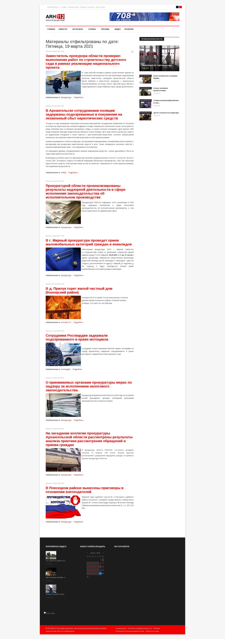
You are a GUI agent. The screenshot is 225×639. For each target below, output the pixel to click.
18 (90, 570)
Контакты (91, 7)
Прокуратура (66, 97)
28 (98, 573)
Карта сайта (100, 7)
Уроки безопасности (145, 75)
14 (98, 566)
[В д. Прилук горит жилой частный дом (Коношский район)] (63, 307)
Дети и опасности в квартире (166, 113)
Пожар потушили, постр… (56, 594)
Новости (63, 29)
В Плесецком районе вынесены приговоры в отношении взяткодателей (85, 490)
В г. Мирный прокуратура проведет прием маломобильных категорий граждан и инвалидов (89, 242)
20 (95, 570)
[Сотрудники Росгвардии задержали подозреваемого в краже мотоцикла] (63, 354)
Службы (92, 29)
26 (93, 573)
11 (90, 566)
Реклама (83, 7)
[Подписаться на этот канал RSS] (133, 52)
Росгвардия (65, 369)
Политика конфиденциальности (140, 628)
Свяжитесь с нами (152, 631)
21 (98, 570)
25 (90, 573)
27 (95, 573)
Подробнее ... (79, 97)
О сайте (64, 7)
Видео (118, 29)
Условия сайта (121, 628)
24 (88, 573)
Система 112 (66, 322)
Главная (51, 29)
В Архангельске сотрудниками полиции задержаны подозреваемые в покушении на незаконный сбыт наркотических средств (84, 114)
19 (93, 570)
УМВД (63, 172)
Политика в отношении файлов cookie (130, 631)
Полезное (128, 29)
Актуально (77, 29)
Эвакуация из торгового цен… (158, 65)
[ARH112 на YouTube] (144, 16)
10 (88, 566)
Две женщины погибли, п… (56, 577)
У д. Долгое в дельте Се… (56, 561)
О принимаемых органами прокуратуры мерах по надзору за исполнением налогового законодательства (89, 386)
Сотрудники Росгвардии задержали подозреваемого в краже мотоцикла (77, 337)
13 (95, 566)
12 (93, 566)
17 (88, 570)
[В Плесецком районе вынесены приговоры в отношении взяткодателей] (63, 507)
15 (100, 566)
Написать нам (73, 7)
